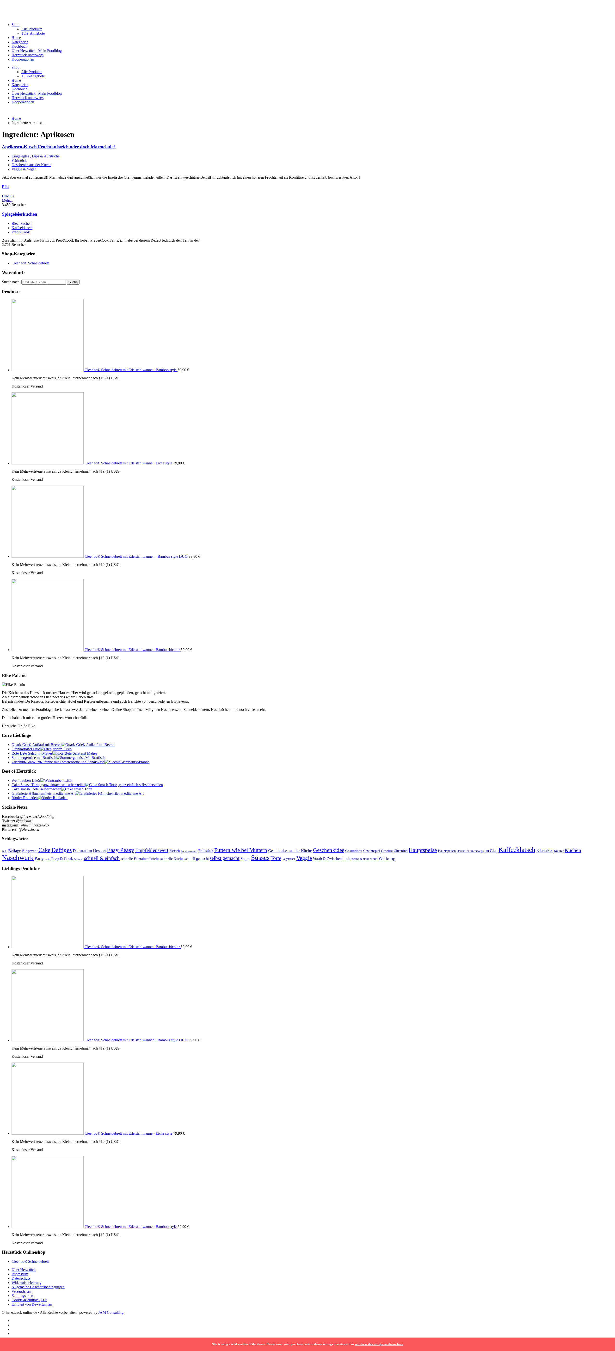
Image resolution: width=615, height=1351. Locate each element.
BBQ (4, 851)
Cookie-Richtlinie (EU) (29, 1300)
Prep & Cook (62, 858)
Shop (15, 25)
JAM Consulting (110, 1312)
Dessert (99, 850)
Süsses (260, 857)
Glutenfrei (401, 851)
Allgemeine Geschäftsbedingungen (38, 1287)
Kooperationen (23, 59)
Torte (276, 858)
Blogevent (29, 851)
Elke (5, 187)
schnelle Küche (172, 859)
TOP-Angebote (33, 33)
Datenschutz (21, 1278)
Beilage (14, 850)
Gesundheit (353, 851)
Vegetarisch (288, 859)
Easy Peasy (120, 849)
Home (16, 38)
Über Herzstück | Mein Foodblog (37, 51)
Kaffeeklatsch (22, 228)
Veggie (304, 858)
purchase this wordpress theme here (379, 1344)
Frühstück (19, 160)
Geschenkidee (328, 850)
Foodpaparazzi (189, 851)
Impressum (20, 1274)
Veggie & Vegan (24, 169)
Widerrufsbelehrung (27, 1283)
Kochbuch (19, 46)
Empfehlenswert (151, 850)
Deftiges (61, 850)
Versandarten (21, 1291)
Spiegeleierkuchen (19, 214)
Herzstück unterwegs (27, 55)
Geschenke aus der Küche (31, 165)
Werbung (386, 858)
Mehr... (7, 200)
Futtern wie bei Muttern (240, 850)
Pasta (47, 858)
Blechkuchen (21, 223)
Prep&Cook (21, 232)
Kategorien (20, 42)
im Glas (491, 850)
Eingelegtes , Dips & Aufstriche (36, 156)
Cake (44, 850)
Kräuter (559, 851)
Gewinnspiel (371, 851)
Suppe (245, 859)
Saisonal (78, 859)
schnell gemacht (196, 859)
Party (39, 858)
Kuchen (573, 850)
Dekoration (82, 850)
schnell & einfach (102, 858)
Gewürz (387, 851)
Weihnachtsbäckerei (364, 859)
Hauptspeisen (447, 851)
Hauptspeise (423, 850)
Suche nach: (11, 282)
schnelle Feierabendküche (140, 859)
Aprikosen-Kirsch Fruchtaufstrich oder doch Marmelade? (59, 146)
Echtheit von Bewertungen (32, 1304)
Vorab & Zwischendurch (331, 859)
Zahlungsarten (22, 1296)
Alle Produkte (31, 29)
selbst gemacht (225, 858)
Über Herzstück (24, 1270)
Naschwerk (18, 857)
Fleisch (174, 851)
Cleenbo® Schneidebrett (30, 263)
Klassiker (544, 850)
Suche (73, 282)
